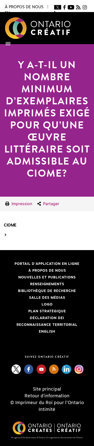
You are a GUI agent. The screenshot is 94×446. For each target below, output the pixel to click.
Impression (21, 204)
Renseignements (47, 284)
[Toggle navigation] (5, 43)
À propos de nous (47, 270)
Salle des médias (47, 298)
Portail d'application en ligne (41, 264)
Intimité (47, 409)
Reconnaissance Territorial (40, 325)
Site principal (47, 389)
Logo (47, 304)
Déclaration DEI (34, 318)
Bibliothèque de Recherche (40, 291)
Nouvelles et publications (47, 277)
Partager (50, 204)
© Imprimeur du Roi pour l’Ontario (47, 403)
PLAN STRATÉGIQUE (47, 311)
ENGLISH (47, 331)
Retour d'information (47, 396)
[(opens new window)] (57, 7)
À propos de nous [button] (24, 7)
